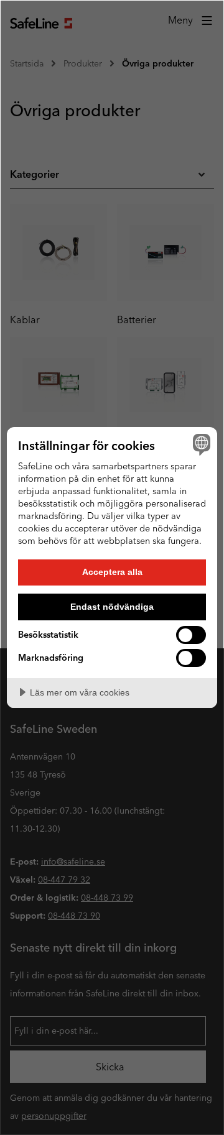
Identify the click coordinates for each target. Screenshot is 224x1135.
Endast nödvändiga (112, 607)
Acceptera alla (112, 572)
